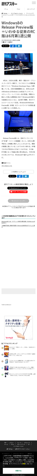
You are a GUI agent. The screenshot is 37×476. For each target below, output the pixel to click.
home (5, 13)
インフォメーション (17, 13)
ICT (29, 444)
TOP (5, 442)
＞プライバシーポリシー (18, 475)
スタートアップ (31, 9)
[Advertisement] (18, 245)
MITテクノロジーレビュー (23, 449)
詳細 (24, 464)
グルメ (18, 9)
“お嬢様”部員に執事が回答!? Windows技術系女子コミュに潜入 (18, 226)
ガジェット (27, 442)
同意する (18, 471)
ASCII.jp (11, 449)
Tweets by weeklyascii (6, 304)
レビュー (11, 442)
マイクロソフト (7, 166)
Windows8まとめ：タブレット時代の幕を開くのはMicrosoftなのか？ (18, 222)
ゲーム (6, 9)
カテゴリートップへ (19, 201)
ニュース (19, 442)
